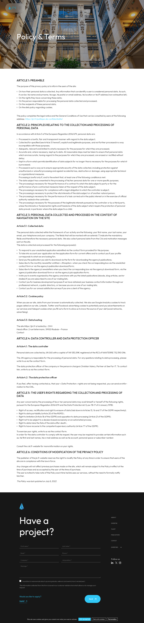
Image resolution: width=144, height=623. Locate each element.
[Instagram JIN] (137, 8)
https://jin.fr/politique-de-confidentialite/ (44, 119)
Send (91, 599)
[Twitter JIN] (133, 10)
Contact (60, 8)
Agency (113, 517)
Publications (50, 8)
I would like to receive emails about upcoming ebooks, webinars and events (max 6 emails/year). (53, 581)
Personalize (112, 619)
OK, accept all (84, 619)
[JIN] (12, 8)
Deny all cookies (99, 619)
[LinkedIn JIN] (129, 8)
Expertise (33, 8)
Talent (41, 8)
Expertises (114, 547)
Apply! (21, 601)
